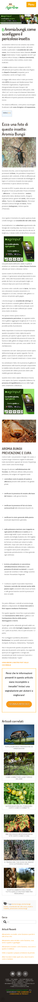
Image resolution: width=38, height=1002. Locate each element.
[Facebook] (12, 974)
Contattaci (30, 980)
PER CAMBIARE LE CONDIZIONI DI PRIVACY (20, 993)
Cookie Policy (30, 983)
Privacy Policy (22, 982)
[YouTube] (19, 974)
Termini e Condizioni (20, 985)
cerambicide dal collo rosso (18, 907)
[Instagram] (25, 974)
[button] (31, 4)
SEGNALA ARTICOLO (19, 704)
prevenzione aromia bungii (18, 908)
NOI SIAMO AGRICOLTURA (17, 990)
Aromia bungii (16, 904)
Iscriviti (21, 980)
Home (7, 979)
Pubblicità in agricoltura (20, 986)
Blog (14, 982)
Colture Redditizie (26, 979)
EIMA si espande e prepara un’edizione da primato (18, 953)
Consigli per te (11, 980)
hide (9, 113)
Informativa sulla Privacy (14, 983)
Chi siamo (14, 979)
